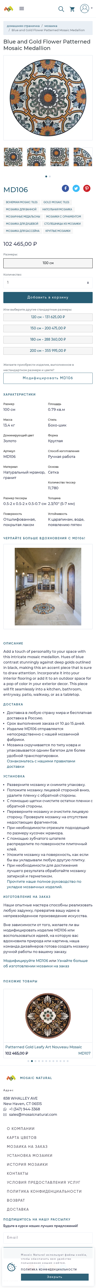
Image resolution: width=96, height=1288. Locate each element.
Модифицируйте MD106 (25, 961)
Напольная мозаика (57, 209)
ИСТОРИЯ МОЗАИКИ (27, 1165)
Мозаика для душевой (22, 224)
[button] (61, 8)
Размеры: (10, 254)
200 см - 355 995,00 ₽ (48, 351)
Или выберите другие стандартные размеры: (37, 309)
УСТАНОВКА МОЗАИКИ (30, 1156)
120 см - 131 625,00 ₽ (48, 317)
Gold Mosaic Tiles (56, 202)
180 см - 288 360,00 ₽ (48, 340)
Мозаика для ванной (21, 209)
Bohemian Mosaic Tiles (22, 202)
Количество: (12, 274)
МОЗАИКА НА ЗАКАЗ (27, 1147)
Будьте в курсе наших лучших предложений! (40, 1226)
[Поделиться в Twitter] (76, 188)
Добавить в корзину (48, 297)
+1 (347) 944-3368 (24, 1109)
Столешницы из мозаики (62, 224)
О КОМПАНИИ (21, 1129)
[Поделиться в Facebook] (65, 188)
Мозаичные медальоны (23, 216)
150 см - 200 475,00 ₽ (48, 328)
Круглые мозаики (58, 231)
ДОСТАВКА (18, 1210)
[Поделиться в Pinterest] (87, 188)
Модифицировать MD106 (48, 378)
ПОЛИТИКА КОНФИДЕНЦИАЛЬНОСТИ (44, 1192)
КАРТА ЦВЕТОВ (22, 1138)
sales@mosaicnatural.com (32, 1114)
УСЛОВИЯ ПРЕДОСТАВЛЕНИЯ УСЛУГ (44, 1183)
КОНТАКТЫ (18, 1174)
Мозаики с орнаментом (63, 216)
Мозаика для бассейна (23, 231)
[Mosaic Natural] (8, 10)
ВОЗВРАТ (16, 1201)
